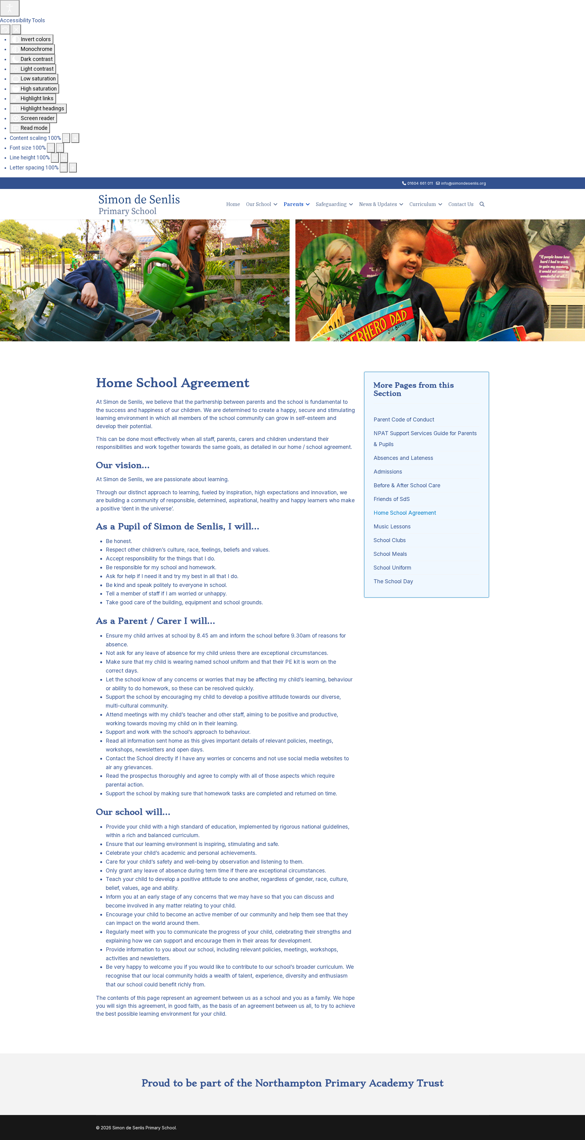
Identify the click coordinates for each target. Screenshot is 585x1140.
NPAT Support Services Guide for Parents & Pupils (425, 438)
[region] (292, 280)
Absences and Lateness (403, 458)
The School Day (393, 581)
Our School (258, 204)
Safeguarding (331, 204)
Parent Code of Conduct (404, 419)
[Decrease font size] (51, 148)
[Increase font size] (60, 148)
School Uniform (392, 567)
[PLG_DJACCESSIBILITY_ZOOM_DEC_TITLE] (66, 138)
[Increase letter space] (73, 167)
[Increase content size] (75, 138)
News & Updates (378, 204)
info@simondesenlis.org (463, 183)
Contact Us (460, 204)
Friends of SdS (392, 499)
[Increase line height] (64, 157)
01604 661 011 (420, 183)
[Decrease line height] (55, 157)
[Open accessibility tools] (10, 8)
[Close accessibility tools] (16, 29)
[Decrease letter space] (64, 167)
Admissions (388, 471)
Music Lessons (392, 526)
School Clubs (390, 540)
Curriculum (423, 204)
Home (233, 204)
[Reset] (5, 29)
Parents (293, 204)
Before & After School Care (407, 485)
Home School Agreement (405, 513)
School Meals (390, 554)
